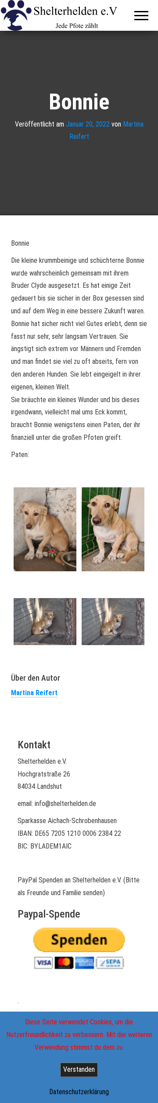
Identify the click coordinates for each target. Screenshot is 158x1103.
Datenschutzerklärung (79, 1092)
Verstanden (79, 1069)
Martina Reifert (34, 693)
